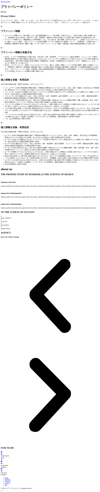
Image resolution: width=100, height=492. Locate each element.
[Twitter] (50, 452)
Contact (7, 483)
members (7, 479)
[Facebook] (50, 460)
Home (6, 478)
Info (6, 485)
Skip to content (5, 1)
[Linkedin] (50, 454)
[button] (50, 296)
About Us (8, 481)
